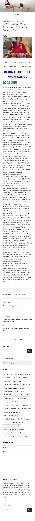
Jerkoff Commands (24, 409)
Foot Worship (8, 398)
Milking (6, 433)
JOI (22, 419)
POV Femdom (10, 292)
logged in (14, 306)
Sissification (20, 294)
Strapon (11, 436)
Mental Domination (10, 429)
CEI (18, 378)
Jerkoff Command (10, 409)
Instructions (25, 405)
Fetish (17, 391)
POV (5, 436)
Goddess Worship (21, 398)
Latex (27, 419)
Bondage (7, 378)
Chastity (25, 378)
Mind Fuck (14, 433)
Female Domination (10, 388)
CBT (13, 378)
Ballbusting (18, 374)
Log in (5, 451)
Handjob (6, 402)
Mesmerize (22, 429)
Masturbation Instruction (12, 426)
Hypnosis (7, 405)
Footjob (16, 395)
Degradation (25, 384)
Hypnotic (15, 405)
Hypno (24, 402)
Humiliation (15, 402)
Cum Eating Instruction (11, 384)
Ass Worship (8, 374)
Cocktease (7, 381)
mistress (20, 21)
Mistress (23, 433)
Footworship (25, 395)
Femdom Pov (10, 294)
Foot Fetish (7, 395)
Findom (23, 391)
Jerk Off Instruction (10, 415)
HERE (20, 340)
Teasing (25, 436)
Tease (19, 436)
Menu (18, 14)
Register (5, 447)
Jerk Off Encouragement (12, 412)
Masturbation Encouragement (14, 422)
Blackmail (27, 374)
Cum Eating (17, 381)
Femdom (22, 388)
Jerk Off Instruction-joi (11, 419)
